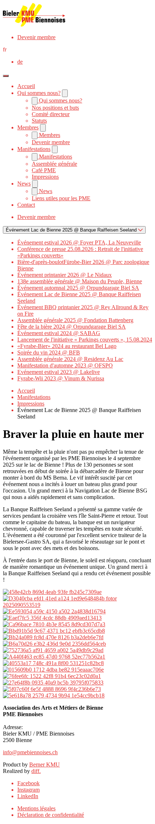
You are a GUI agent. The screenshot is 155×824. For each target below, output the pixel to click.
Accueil (26, 86)
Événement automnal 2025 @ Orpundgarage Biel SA (78, 288)
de (20, 62)
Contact (26, 205)
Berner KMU (44, 764)
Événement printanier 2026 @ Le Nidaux (64, 275)
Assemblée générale (54, 164)
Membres (28, 127)
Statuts (39, 121)
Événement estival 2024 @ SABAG (58, 333)
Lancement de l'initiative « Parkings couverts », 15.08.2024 (84, 340)
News (24, 183)
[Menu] (6, 76)
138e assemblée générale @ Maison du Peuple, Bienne (79, 281)
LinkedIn (27, 796)
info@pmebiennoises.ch (30, 752)
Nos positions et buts (55, 108)
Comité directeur (51, 114)
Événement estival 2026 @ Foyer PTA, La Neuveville (79, 242)
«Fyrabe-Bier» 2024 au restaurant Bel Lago (66, 346)
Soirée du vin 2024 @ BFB (48, 352)
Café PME (44, 170)
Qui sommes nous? (39, 93)
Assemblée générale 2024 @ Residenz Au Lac (70, 359)
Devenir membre (36, 37)
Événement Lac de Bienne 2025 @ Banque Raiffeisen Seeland (72, 230)
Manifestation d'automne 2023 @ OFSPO (65, 365)
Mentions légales (36, 808)
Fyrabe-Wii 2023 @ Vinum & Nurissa (60, 378)
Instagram (28, 790)
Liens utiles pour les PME (61, 198)
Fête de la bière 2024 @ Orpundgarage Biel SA (71, 327)
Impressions (45, 177)
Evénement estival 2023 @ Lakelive (58, 372)
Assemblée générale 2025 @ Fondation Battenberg (75, 320)
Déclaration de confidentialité (50, 815)
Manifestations (33, 149)
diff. (36, 771)
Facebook (28, 783)
